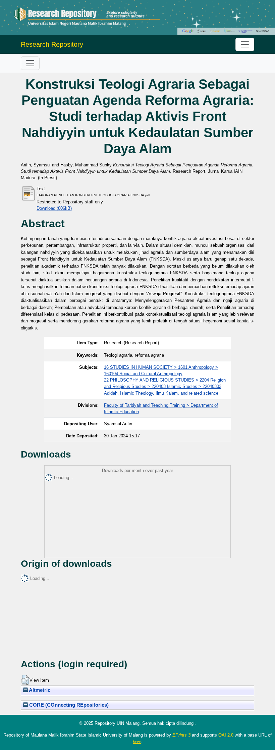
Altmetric (39, 690)
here (137, 742)
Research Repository (52, 44)
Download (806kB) (54, 208)
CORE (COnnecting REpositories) (68, 705)
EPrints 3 (181, 735)
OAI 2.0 (225, 735)
